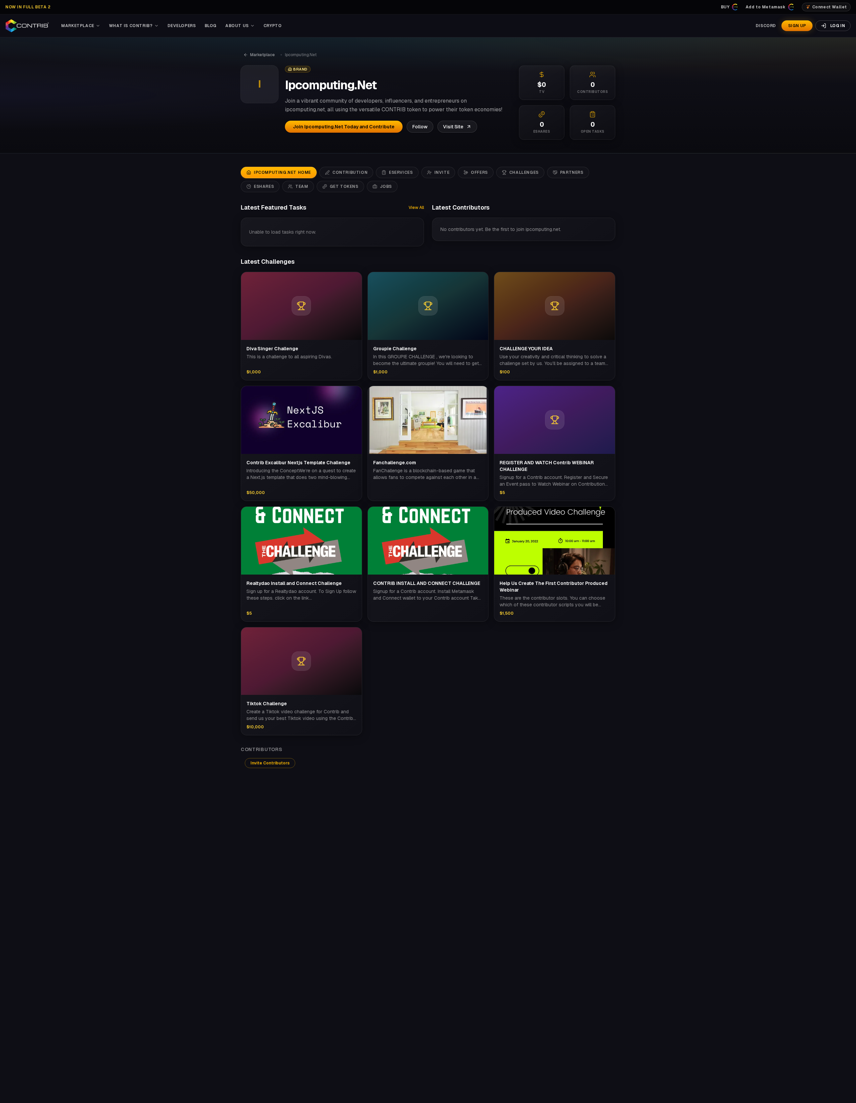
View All (416, 207)
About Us (237, 25)
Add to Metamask (766, 7)
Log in (837, 25)
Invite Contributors (270, 763)
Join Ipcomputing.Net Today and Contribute (344, 127)
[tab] (279, 172)
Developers (182, 25)
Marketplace (77, 25)
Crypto (272, 25)
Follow (420, 127)
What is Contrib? (131, 25)
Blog (211, 25)
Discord (766, 25)
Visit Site (453, 127)
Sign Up (797, 25)
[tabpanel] (428, 485)
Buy (725, 7)
